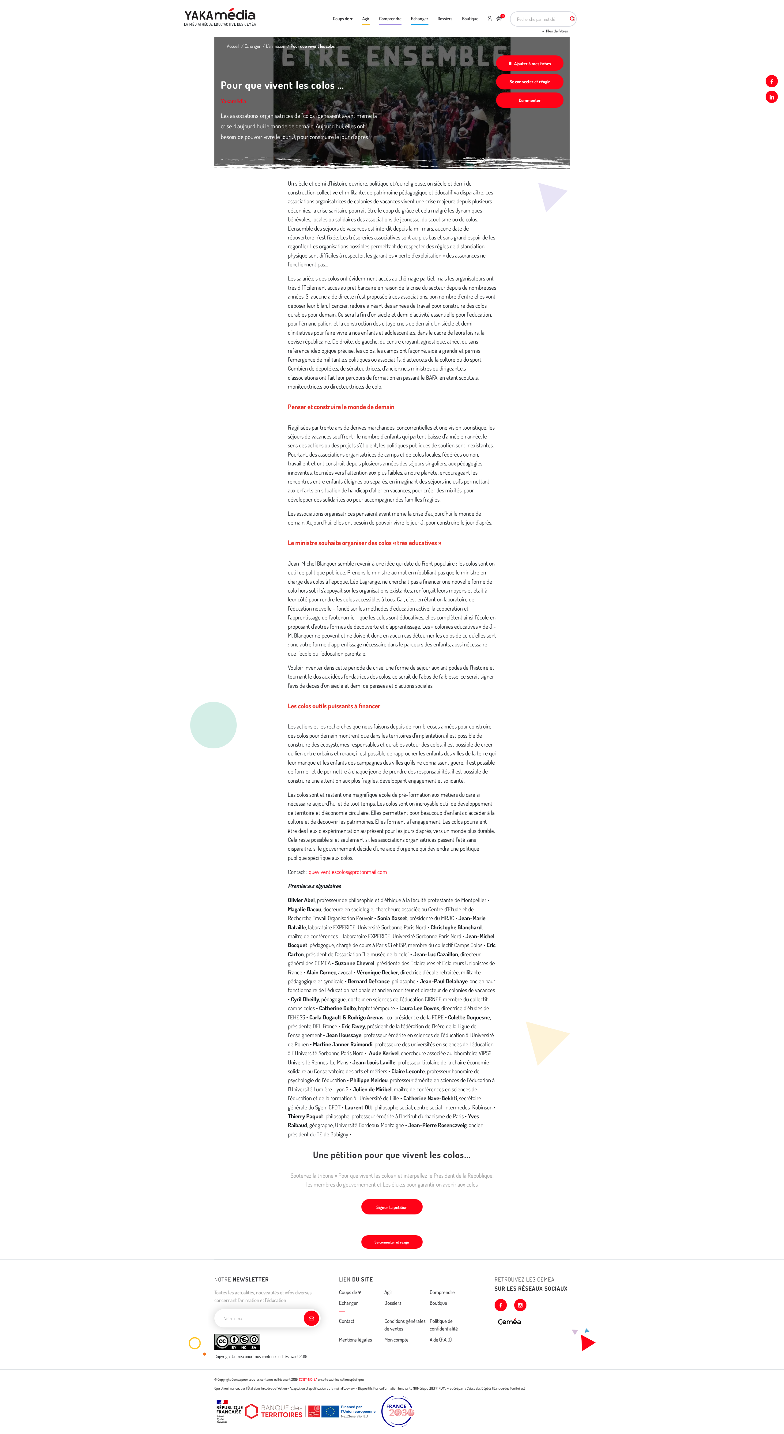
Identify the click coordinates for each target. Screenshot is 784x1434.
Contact (346, 1321)
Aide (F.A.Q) (441, 1339)
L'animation (275, 46)
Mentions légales (355, 1339)
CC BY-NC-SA (308, 1379)
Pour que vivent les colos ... (314, 46)
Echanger (419, 18)
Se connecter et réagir (530, 81)
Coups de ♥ (343, 18)
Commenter (530, 100)
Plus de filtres (557, 30)
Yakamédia (233, 100)
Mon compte (396, 1339)
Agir (365, 18)
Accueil (233, 46)
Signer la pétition (392, 1207)
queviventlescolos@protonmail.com (348, 871)
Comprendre (390, 18)
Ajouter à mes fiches (532, 63)
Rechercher (572, 19)
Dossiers (445, 18)
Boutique (470, 18)
